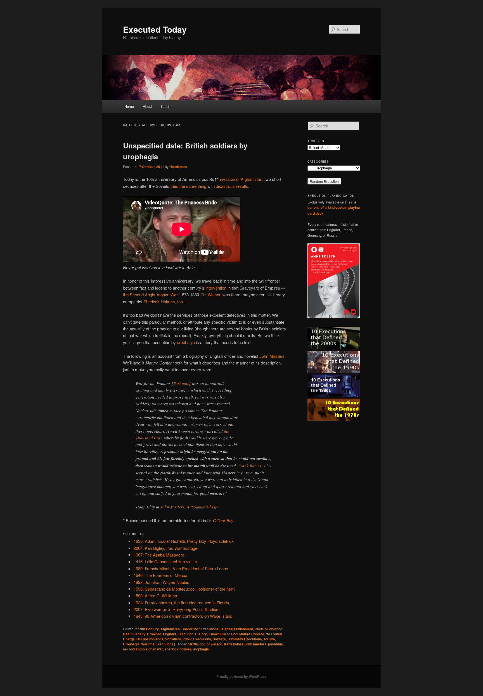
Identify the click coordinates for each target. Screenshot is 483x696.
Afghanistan (170, 628)
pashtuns (275, 644)
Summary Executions (245, 638)
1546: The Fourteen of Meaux (160, 575)
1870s (193, 644)
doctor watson (211, 644)
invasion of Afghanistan (241, 179)
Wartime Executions (157, 644)
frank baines (234, 644)
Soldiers (219, 638)
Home (129, 106)
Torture (269, 638)
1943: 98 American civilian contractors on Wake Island (183, 616)
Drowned (154, 633)
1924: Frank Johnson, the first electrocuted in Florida (181, 602)
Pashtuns (181, 383)
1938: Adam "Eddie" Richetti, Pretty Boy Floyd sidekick (184, 541)
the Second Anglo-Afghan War (150, 294)
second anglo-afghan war (143, 649)
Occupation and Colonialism (158, 638)
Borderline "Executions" (200, 628)
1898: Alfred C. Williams (155, 595)
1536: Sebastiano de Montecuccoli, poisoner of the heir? (184, 589)
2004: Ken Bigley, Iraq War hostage (165, 548)
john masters (255, 644)
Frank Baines (249, 465)
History (201, 633)
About (147, 106)
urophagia (186, 342)
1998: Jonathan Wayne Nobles (161, 582)
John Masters (272, 356)
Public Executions (197, 638)
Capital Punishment (237, 628)
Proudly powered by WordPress (241, 676)
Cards (166, 106)
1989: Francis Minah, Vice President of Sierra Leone (181, 568)
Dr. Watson (211, 294)
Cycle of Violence (268, 628)
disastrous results (232, 186)
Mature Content (251, 633)
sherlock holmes (178, 649)
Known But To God (223, 633)
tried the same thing (188, 186)
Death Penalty (134, 633)
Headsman (178, 166)
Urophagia (131, 644)
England (169, 633)
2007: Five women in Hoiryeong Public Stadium (177, 609)
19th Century (148, 628)
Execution (185, 633)
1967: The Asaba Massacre (159, 555)
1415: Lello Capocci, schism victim (165, 561)
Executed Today (155, 29)
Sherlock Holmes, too (163, 301)
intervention (215, 288)
